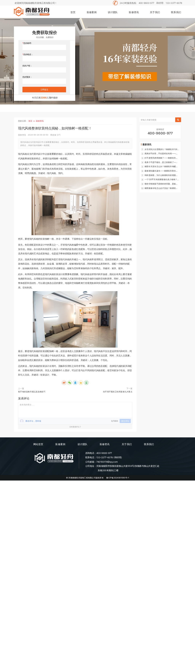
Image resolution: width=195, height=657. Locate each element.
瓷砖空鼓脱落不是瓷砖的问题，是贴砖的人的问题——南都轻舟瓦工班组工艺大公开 (161, 184)
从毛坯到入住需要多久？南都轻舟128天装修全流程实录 (162, 149)
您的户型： (27, 66)
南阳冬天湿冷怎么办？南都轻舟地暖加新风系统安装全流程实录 (161, 166)
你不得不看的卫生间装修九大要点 (117, 391)
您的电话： (28, 54)
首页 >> (32, 121)
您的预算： (27, 77)
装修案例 (92, 12)
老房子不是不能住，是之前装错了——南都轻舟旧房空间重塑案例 (161, 162)
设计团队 (113, 12)
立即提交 (44, 89)
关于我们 (155, 12)
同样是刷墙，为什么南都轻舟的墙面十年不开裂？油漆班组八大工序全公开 (161, 175)
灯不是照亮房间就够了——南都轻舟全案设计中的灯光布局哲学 (161, 158)
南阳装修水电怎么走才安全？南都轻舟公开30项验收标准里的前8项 (161, 188)
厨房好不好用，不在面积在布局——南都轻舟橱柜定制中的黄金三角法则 (161, 153)
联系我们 (176, 12)
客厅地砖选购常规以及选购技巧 (31, 391)
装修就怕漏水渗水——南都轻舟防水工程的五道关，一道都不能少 (161, 171)
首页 (72, 12)
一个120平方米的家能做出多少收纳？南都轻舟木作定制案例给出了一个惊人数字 (162, 179)
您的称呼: (27, 43)
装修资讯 (134, 12)
